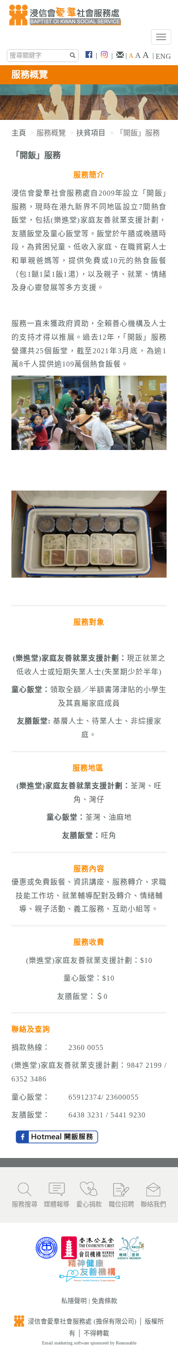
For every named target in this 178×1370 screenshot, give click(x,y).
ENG (163, 56)
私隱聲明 (74, 1301)
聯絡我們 (153, 1204)
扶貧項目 (90, 133)
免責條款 (104, 1301)
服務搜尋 (24, 1204)
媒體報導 (56, 1204)
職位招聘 (121, 1204)
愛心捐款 (89, 1204)
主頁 (18, 133)
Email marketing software (66, 1342)
